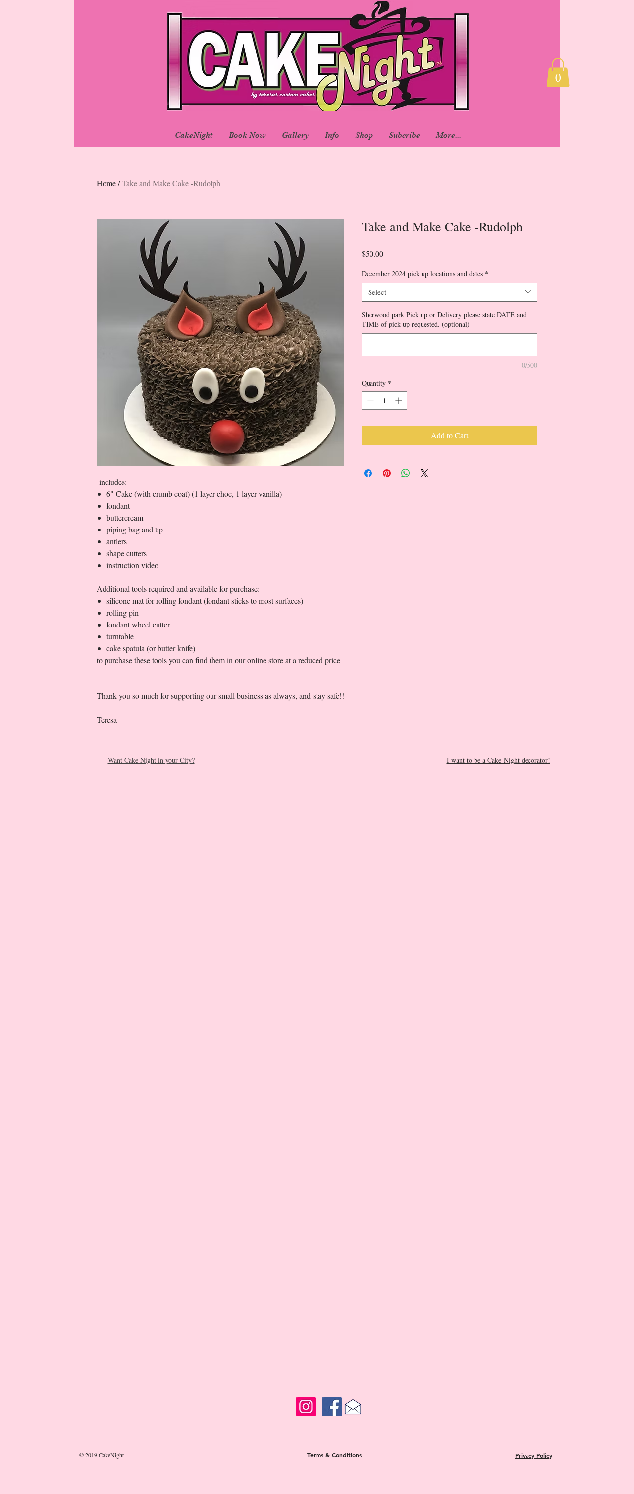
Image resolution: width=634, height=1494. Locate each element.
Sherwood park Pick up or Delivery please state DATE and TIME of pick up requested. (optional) (444, 319)
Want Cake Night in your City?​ (151, 760)
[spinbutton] (384, 400)
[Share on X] (424, 473)
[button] (558, 72)
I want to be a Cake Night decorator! (498, 760)
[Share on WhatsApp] (406, 473)
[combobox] (449, 292)
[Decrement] (369, 400)
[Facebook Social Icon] (332, 1406)
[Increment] (399, 400)
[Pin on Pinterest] (387, 473)
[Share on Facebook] (368, 473)
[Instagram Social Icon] (306, 1406)
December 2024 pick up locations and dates (425, 273)
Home (106, 183)
